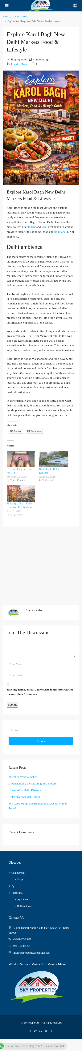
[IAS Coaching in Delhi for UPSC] (21, 459)
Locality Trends (20, 16)
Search (41, 741)
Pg (12, 886)
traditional (60, 231)
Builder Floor (24, 906)
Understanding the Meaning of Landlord (33, 783)
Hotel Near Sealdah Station (25, 796)
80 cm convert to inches (23, 776)
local (44, 226)
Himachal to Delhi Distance (25, 790)
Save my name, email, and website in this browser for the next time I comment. (40, 692)
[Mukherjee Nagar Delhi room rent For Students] (21, 493)
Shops (20, 879)
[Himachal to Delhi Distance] (53, 459)
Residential (17, 892)
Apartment (23, 899)
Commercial (18, 872)
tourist (32, 226)
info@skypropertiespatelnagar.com (31, 952)
